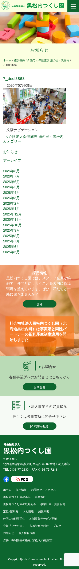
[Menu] (73, 6)
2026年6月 (11, 181)
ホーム (7, 490)
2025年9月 (11, 230)
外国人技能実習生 (14, 518)
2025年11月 (12, 219)
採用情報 (21, 490)
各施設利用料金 (39, 526)
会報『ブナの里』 (14, 526)
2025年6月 (11, 246)
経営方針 (40, 497)
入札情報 (28, 511)
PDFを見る (41, 426)
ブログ (57, 526)
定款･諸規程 (10, 511)
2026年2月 (11, 203)
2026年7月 (11, 176)
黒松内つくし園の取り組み (19, 504)
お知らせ (10, 151)
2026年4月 (11, 192)
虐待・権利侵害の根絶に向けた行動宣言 (27, 540)
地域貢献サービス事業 (43, 518)
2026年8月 (11, 170)
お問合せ (40, 387)
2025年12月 (12, 214)
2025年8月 (11, 235)
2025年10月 (12, 224)
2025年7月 (11, 240)
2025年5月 (11, 251)
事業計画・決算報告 (52, 504)
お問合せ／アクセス (43, 490)
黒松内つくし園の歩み (17, 497)
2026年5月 (11, 186)
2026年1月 (11, 208)
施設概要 (43, 511)
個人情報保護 (27, 533)
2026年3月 (11, 197)
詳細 (40, 304)
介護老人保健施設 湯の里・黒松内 (35, 136)
